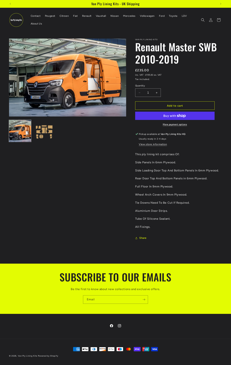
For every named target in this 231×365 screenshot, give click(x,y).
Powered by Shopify (48, 356)
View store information (153, 144)
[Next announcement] (221, 3)
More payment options (175, 124)
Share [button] (143, 237)
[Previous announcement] (10, 3)
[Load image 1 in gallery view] (20, 131)
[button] (203, 20)
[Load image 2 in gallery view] (44, 131)
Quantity (140, 85)
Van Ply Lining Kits (27, 356)
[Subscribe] (144, 299)
